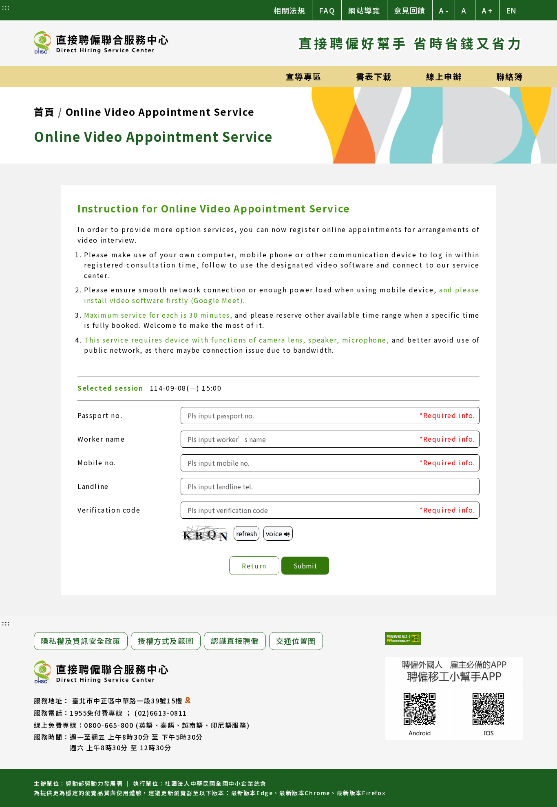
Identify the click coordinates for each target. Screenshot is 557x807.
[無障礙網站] (403, 640)
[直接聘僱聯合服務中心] (101, 43)
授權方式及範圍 (166, 640)
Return (254, 565)
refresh (246, 533)
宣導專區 (304, 76)
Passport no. (99, 415)
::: (6, 7)
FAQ (327, 10)
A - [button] (443, 10)
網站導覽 (364, 10)
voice (275, 533)
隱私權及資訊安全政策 (81, 640)
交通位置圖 (296, 640)
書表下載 (374, 76)
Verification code (108, 510)
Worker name (101, 439)
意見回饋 (410, 10)
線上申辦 (444, 76)
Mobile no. (96, 462)
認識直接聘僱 (235, 640)
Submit (305, 565)
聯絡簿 (509, 76)
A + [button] (487, 10)
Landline (93, 486)
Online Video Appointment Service (160, 111)
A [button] (464, 10)
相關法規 (289, 10)
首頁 (44, 111)
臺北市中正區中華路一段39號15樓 (127, 700)
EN (511, 10)
